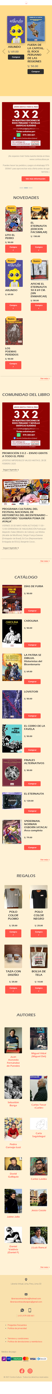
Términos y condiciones (18, 1309)
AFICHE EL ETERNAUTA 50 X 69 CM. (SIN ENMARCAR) (39, 260)
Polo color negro (38, 886)
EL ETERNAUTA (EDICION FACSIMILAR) (39, 198)
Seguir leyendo (10, 440)
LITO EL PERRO (10, 207)
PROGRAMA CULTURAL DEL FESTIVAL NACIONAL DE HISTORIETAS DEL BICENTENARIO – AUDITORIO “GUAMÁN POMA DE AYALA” (25, 485)
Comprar (16, 57)
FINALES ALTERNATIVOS (34, 732)
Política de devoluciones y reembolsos (25, 1312)
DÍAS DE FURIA (33, 556)
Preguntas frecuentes (17, 1295)
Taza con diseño (13, 943)
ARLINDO (14, 47)
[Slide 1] (26, 158)
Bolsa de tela (39, 943)
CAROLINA (31, 591)
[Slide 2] (30, 158)
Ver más (44, 349)
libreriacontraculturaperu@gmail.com (26, 1272)
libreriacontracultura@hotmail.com (26, 1269)
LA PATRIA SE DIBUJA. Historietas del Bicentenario (33, 630)
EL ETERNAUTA (34, 764)
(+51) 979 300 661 (26, 1286)
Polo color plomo (13, 886)
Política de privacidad (17, 1299)
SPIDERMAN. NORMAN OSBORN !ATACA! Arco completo (35, 796)
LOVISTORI (31, 661)
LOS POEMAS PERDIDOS (11, 321)
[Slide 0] (21, 158)
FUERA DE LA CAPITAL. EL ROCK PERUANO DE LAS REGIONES (36, 53)
